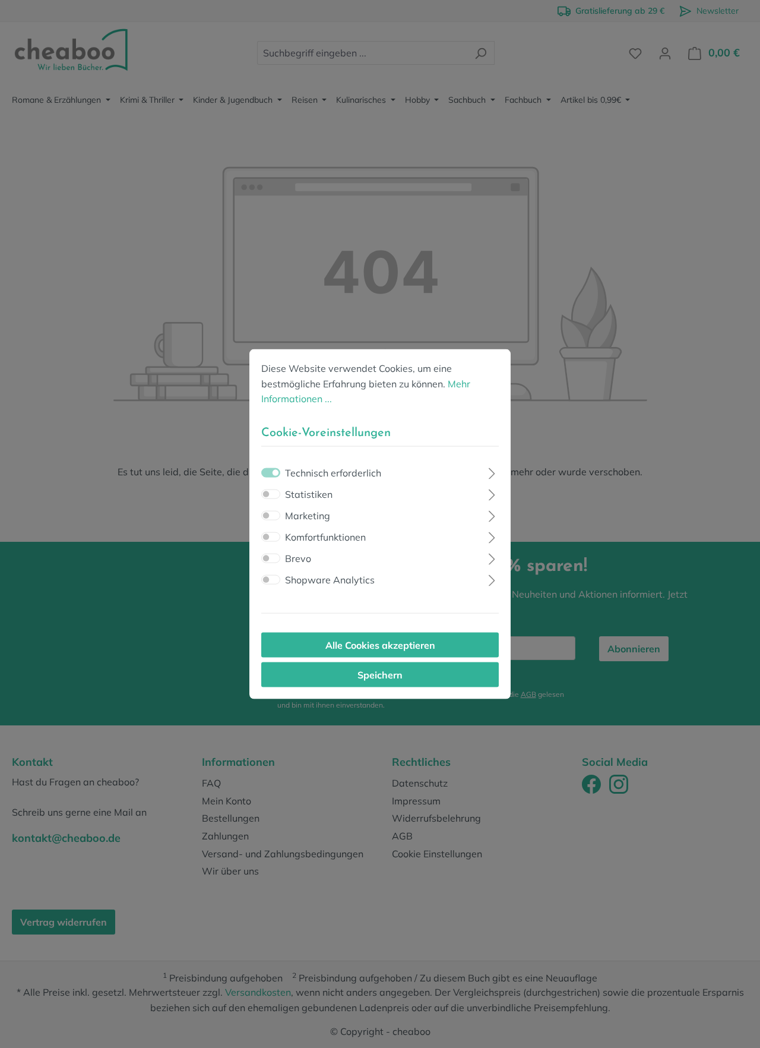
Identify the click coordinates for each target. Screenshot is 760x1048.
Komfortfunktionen (325, 536)
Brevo (298, 558)
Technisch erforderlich (333, 472)
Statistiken (308, 494)
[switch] (270, 493)
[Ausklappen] (492, 471)
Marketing (307, 515)
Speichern (380, 674)
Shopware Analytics (330, 579)
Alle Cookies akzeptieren (380, 645)
